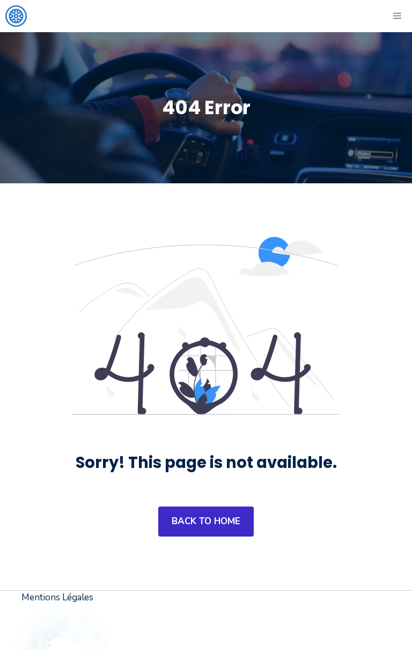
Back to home (206, 521)
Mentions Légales (57, 597)
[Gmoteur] (16, 16)
